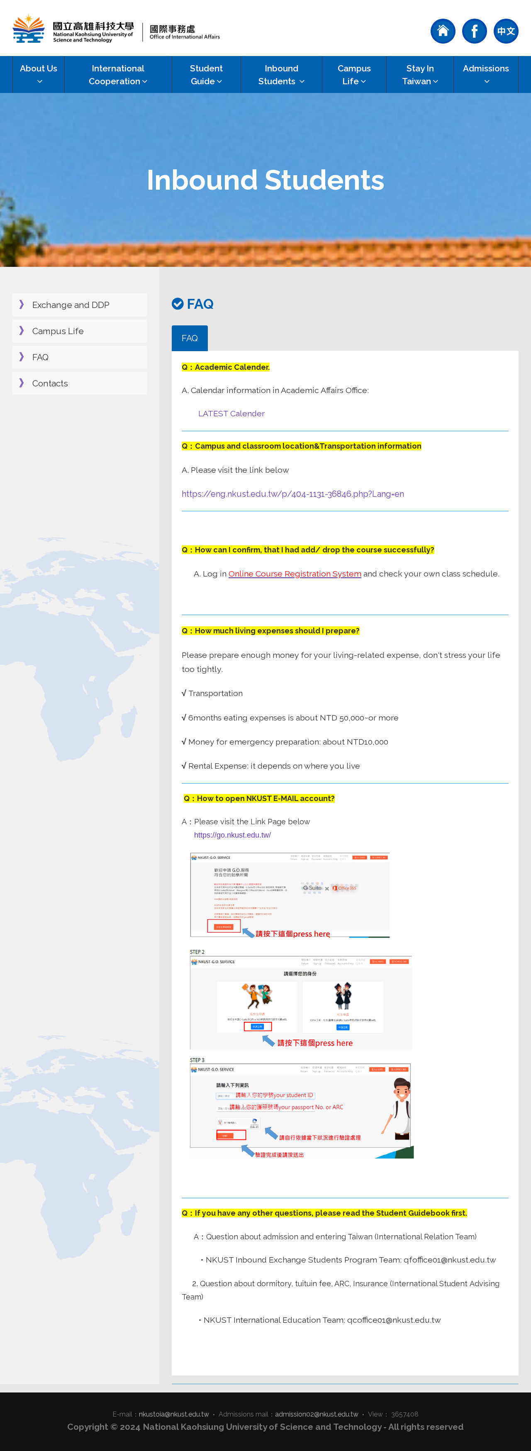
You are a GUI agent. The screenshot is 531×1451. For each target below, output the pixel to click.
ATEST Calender (234, 413)
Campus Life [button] (354, 74)
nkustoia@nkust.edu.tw (174, 1414)
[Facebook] (474, 30)
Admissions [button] (486, 68)
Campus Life (58, 331)
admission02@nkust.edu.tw (316, 1414)
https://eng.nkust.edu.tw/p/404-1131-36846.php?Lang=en (293, 494)
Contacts (50, 383)
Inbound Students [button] (278, 74)
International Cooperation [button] (116, 74)
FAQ (40, 357)
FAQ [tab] (190, 338)
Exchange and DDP (71, 305)
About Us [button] (38, 68)
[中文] (506, 30)
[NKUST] (443, 30)
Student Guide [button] (206, 74)
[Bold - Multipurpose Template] (116, 28)
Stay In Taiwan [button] (418, 74)
